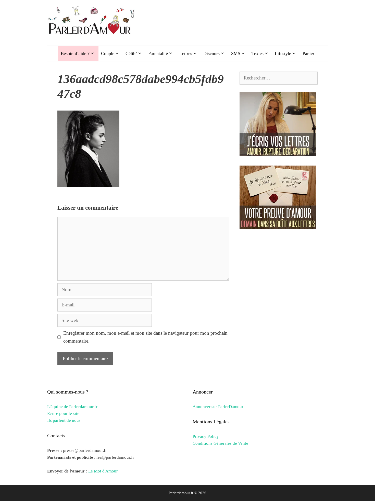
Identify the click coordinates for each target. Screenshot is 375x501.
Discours (211, 53)
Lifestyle (283, 53)
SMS (235, 53)
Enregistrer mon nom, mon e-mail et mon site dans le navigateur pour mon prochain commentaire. (145, 336)
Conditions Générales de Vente (220, 443)
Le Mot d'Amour (103, 471)
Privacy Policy (206, 436)
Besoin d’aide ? (75, 53)
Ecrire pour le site (63, 413)
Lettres (185, 53)
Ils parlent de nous (64, 420)
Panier (308, 53)
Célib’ (131, 53)
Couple (107, 53)
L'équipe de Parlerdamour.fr (72, 406)
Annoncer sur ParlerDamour (218, 406)
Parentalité (158, 53)
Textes (258, 53)
